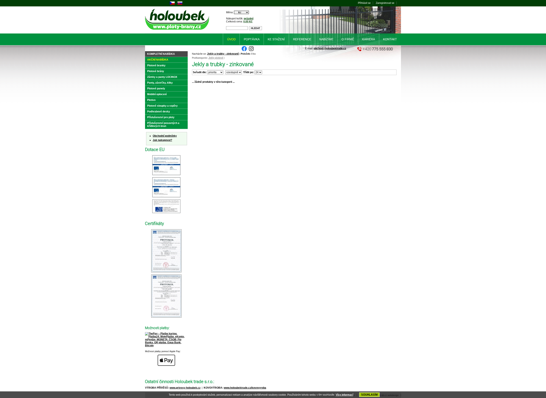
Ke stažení (276, 39)
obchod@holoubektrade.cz (330, 48)
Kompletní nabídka (161, 53)
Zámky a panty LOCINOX (162, 77)
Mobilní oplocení (157, 94)
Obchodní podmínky (165, 135)
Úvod (231, 39)
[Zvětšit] (166, 175)
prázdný (249, 18)
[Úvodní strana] (178, 30)
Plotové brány (155, 71)
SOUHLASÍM (369, 394)
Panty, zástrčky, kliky (160, 82)
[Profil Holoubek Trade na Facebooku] (244, 50)
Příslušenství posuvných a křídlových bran (163, 125)
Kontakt (390, 39)
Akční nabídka (157, 59)
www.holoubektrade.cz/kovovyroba (245, 387)
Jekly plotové (216, 57)
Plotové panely (156, 88)
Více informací (344, 394)
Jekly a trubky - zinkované (223, 53)
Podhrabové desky (158, 111)
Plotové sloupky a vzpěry (162, 105)
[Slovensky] (179, 3)
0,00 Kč (248, 21)
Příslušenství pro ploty (160, 117)
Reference (302, 39)
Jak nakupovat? (162, 140)
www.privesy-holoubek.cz (185, 387)
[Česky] (172, 3)
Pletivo (151, 100)
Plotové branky (156, 65)
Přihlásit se (364, 2)
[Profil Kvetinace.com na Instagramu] (251, 50)
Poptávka (252, 39)
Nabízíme (326, 39)
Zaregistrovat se (385, 2)
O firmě (347, 39)
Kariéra (368, 39)
